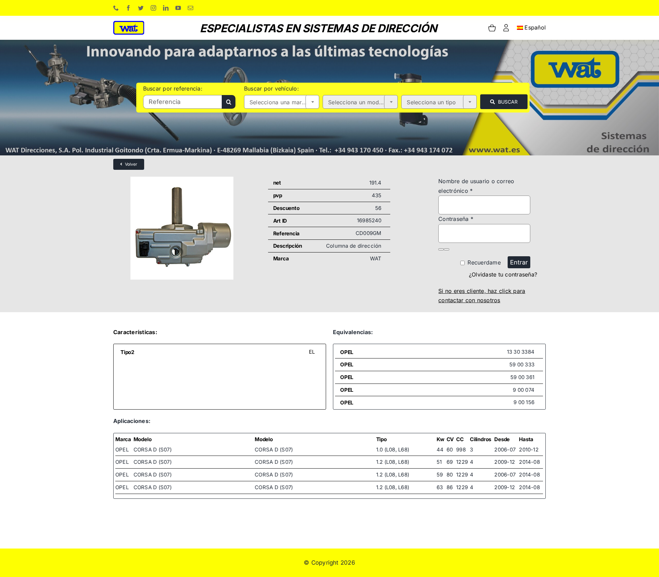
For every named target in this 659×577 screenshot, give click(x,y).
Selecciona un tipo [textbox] (431, 102)
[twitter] (140, 8)
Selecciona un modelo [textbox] (357, 102)
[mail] (190, 8)
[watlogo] (128, 23)
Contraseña (455, 218)
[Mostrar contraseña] (441, 249)
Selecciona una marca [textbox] (279, 102)
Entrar (519, 262)
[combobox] (281, 102)
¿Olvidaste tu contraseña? (503, 274)
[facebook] (128, 8)
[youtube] (178, 8)
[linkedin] (166, 8)
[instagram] (153, 8)
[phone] (116, 8)
